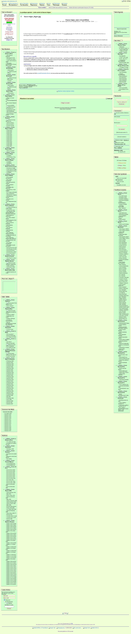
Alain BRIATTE (122, 248)
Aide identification (10, 111)
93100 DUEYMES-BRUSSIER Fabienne (122, 328)
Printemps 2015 (10, 379)
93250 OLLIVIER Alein (124, 343)
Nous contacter (10, 305)
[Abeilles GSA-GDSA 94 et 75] (9, 1)
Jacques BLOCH (123, 245)
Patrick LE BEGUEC (123, 288)
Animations (8, 327)
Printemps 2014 (10, 382)
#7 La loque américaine (12, 192)
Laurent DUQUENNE (123, 266)
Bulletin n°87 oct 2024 (11, 527)
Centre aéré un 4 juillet (11, 169)
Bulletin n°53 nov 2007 (11, 582)
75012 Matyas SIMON (124, 229)
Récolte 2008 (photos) (11, 506)
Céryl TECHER (122, 311)
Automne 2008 (10, 401)
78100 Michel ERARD (124, 379)
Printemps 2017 (10, 373)
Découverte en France (12, 112)
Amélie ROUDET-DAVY (124, 307)
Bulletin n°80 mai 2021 (11, 539)
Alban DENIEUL (122, 264)
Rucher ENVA (8, 149)
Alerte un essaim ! (11, 150)
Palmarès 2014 (8, 423)
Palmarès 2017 (8, 419)
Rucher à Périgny (9, 160)
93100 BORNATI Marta (124, 323)
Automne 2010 (10, 392)
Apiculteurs (120, 227)
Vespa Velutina (8, 96)
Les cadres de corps (11, 441)
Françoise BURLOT (123, 251)
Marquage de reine (11, 57)
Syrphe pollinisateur (123, 49)
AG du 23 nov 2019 (11, 469)
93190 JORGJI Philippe (124, 339)
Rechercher (121, 104)
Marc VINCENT (122, 208)
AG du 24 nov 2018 (11, 471)
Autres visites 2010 (11, 495)
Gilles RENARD (122, 304)
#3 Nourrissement (11, 250)
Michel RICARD (122, 81)
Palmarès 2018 (8, 417)
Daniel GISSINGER (123, 273)
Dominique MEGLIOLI (124, 295)
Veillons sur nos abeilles (121, 86)
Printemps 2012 (10, 388)
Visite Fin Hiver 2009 (11, 503)
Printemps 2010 (10, 393)
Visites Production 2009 (12, 500)
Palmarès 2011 (8, 424)
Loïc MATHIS (122, 292)
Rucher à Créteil (9, 153)
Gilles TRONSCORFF (124, 314)
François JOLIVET (123, 278)
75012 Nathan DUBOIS (124, 230)
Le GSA (10, 339)
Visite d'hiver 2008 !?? (11, 513)
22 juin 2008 (9, 144)
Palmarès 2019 (8, 416)
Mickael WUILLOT (123, 318)
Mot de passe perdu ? (121, 132)
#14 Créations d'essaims (9, 226)
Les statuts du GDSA (11, 337)
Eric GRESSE (122, 274)
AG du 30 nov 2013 (11, 477)
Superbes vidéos (122, 45)
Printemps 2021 (10, 365)
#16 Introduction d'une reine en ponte (11, 221)
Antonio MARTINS (123, 291)
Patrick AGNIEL (122, 239)
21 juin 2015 (9, 136)
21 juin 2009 (9, 143)
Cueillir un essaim (123, 51)
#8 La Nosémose (10, 193)
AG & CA (10, 467)
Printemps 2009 (10, 398)
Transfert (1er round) (11, 517)
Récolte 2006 (9, 518)
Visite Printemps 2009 (11, 502)
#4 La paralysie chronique (9, 185)
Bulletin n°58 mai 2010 (11, 575)
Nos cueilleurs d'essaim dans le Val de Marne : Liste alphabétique (123, 409)
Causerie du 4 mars (11, 109)
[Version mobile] (124, 151)
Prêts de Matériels (10, 346)
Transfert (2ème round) (12, 516)
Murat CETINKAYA (123, 252)
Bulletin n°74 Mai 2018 (11, 550)
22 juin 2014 (9, 137)
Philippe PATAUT (122, 298)
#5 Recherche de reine (12, 247)
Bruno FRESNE (122, 270)
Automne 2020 (10, 366)
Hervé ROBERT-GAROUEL (122, 216)
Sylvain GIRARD (122, 271)
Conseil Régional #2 (11, 465)
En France (119, 160)
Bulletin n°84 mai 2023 (11, 533)
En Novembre (9, 83)
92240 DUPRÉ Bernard (124, 358)
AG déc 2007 (9, 402)
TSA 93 (119, 222)
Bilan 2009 (9, 499)
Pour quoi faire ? (10, 334)
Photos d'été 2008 (10, 507)
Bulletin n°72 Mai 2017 (11, 554)
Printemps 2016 (10, 376)
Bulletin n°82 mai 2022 (11, 536)
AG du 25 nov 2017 (11, 472)
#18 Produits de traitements (10, 216)
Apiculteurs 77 (121, 382)
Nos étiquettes (122, 55)
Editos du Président (10, 359)
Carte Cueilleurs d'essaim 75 (122, 403)
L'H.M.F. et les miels (123, 57)
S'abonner (7, 600)
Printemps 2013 (10, 385)
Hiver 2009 (9, 399)
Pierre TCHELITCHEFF (122, 219)
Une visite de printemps (9, 56)
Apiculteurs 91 (121, 366)
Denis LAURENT (122, 287)
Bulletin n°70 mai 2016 (11, 557)
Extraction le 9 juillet (11, 168)
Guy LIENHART (122, 289)
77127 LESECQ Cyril (123, 384)
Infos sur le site (120, 181)
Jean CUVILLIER (123, 256)
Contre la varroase (11, 356)
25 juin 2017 (9, 133)
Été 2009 (9, 396)
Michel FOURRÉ (122, 268)
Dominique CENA (123, 197)
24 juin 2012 (9, 138)
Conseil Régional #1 (11, 463)
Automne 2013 (10, 383)
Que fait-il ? (9, 341)
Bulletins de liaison (9, 522)
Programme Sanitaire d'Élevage (10, 351)
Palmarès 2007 (8, 430)
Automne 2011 (10, 389)
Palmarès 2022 (8, 414)
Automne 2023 (10, 362)
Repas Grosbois (9, 128)
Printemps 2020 (10, 368)
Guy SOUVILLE (122, 77)
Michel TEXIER (122, 312)
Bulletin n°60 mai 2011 (11, 572)
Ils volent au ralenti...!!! (124, 48)
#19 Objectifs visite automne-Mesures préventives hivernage (10, 212)
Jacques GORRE (123, 204)
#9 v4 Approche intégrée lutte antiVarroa (11, 238)
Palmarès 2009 (8, 427)
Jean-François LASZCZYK (121, 285)
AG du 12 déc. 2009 (11, 482)
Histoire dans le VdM (10, 270)
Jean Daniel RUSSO (123, 308)
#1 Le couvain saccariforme (9, 178)
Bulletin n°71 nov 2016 (11, 556)
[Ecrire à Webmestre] (119, 151)
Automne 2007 (10, 403)
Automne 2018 (10, 371)
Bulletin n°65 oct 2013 (11, 565)
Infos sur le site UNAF (122, 178)
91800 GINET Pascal (123, 372)
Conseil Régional (9, 461)
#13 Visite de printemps (9, 228)
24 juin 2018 (9, 131)
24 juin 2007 (9, 146)
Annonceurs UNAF (11, 267)
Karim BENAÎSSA (123, 242)
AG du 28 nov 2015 (11, 474)
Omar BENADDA (123, 244)
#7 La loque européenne (9, 243)
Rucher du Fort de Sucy (10, 166)
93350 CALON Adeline (124, 224)
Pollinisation (121, 46)
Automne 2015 (10, 378)
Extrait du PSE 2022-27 (11, 354)
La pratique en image (123, 67)
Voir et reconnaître (123, 87)
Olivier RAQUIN (122, 302)
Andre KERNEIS (122, 80)
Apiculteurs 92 (121, 353)
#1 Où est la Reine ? (11, 253)
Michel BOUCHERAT (123, 214)
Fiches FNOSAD (9, 175)
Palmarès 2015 (8, 422)
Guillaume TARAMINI (123, 309)
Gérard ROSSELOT (123, 305)
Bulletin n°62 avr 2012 (11, 570)
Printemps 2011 (10, 391)
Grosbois (7, 118)
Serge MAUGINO (123, 294)
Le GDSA (10, 332)
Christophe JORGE (123, 280)
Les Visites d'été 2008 (11, 509)
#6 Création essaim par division (10, 246)
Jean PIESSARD (123, 72)
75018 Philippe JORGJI (124, 238)
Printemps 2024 (10, 361)
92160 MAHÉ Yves (123, 357)
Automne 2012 (10, 386)
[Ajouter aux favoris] (121, 151)
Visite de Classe (10, 122)
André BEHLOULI (123, 213)
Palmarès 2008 (8, 429)
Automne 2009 (10, 395)
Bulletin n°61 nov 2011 (11, 571)
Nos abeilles (9, 458)
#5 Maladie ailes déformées (10, 188)
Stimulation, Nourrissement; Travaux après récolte (11, 64)
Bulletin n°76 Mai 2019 (11, 546)
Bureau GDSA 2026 (11, 335)
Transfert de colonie (11, 59)
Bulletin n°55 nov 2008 (11, 579)
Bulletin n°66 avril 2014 (11, 564)
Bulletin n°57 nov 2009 (11, 577)
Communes (120, 398)
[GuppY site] (52, 627)
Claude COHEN (122, 255)
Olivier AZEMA (122, 241)
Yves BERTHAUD (123, 196)
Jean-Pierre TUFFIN (123, 315)
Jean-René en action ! (11, 258)
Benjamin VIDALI (122, 317)
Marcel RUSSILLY (123, 76)
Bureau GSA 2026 (11, 343)
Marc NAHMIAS (122, 297)
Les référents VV (9, 108)
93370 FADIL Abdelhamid (121, 349)
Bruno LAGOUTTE (123, 281)
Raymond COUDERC (124, 200)
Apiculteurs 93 (121, 321)
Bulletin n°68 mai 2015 (11, 561)
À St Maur (124, 160)
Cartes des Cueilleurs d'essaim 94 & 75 (123, 406)
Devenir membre (121, 136)
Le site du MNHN (10, 105)
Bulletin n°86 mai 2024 (11, 529)
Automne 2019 (10, 369)
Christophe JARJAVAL (124, 277)
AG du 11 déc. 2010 (11, 481)
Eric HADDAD (122, 276)
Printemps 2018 (10, 372)
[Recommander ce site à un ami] (123, 151)
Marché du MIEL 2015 (124, 62)
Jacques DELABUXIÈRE (121, 74)
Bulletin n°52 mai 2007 (11, 584)
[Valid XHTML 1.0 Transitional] (40, 627)
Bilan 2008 (9, 505)
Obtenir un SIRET (10, 314)
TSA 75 (119, 211)
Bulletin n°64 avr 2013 (11, 567)
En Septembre (9, 68)
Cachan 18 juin (10, 329)
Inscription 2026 (8, 413)
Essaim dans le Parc (11, 157)
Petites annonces (10, 265)
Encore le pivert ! (10, 124)
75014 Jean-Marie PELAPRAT (122, 235)
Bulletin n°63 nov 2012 (11, 568)
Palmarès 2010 (8, 426)
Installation (9, 155)
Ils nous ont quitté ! (123, 70)
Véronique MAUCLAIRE (121, 206)
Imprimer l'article (70, 91)
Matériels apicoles (9, 261)
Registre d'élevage (11, 318)
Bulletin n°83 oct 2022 (11, 534)
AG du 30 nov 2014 (11, 475)
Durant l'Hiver (9, 91)
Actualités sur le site (121, 184)
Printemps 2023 (10, 363)
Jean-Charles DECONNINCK (121, 263)
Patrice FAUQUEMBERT (122, 202)
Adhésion (7, 301)
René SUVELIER (123, 79)
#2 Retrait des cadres (11, 251)
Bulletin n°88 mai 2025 (11, 526)
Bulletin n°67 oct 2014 (11, 562)
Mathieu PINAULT (123, 299)
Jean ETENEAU (122, 267)
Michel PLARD (122, 301)
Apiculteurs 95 (121, 392)
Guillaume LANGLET (123, 283)
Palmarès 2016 (8, 420)
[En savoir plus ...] (77, 627)
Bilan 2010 (9, 493)
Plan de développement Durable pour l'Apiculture (11, 323)
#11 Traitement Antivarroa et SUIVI (10, 233)
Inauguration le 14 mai (11, 171)
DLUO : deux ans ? (123, 58)
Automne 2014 (10, 381)
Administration (8, 309)
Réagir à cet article (65, 102)
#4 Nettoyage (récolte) (11, 249)
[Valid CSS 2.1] (94, 627)
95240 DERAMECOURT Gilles (123, 395)
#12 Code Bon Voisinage (9, 231)
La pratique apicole (10, 53)
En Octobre (9, 76)
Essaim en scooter (9, 256)
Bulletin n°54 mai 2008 (11, 581)
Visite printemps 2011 (11, 492)
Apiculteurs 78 (121, 378)
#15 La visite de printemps (10, 223)
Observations (11, 70)
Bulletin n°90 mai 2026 (11, 523)
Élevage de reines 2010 (123, 65)
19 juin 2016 (9, 134)
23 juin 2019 (9, 130)
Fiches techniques (9, 205)
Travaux (9, 73)
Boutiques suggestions (11, 264)
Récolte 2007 (9, 514)
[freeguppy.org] (60, 627)
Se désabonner (9, 601)
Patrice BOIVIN (122, 246)
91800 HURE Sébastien (121, 374)
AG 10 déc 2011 (10, 479)
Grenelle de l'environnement (9, 320)
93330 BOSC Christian (124, 347)
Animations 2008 (10, 449)
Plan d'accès (8, 121)
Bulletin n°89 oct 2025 (11, 525)
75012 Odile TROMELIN (121, 232)
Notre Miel (120, 54)
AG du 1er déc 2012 (11, 478)
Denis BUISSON (122, 249)
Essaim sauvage (10, 125)
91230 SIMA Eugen (123, 370)
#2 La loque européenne (9, 180)
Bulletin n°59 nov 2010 (11, 574)
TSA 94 (119, 194)
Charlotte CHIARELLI (123, 198)
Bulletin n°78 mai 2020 (11, 542)
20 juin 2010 (9, 141)
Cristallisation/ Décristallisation (121, 61)
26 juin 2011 (9, 140)
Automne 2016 (10, 375)
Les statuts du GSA (11, 347)
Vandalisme (9, 163)
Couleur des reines (11, 210)
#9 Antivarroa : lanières (12, 195)
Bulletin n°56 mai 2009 (11, 578)
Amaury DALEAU (123, 258)
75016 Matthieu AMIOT (124, 236)
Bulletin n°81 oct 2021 (11, 537)
